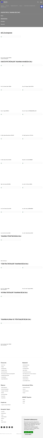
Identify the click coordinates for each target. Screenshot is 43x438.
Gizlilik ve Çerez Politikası (20, 433)
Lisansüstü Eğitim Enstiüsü (26, 380)
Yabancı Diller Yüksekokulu (26, 375)
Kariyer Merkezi (3, 397)
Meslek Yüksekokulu (25, 377)
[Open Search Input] (38, 2)
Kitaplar (24, 399)
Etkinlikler (3, 21)
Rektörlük (2, 366)
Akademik (7, 5)
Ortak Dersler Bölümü (26, 378)
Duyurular (3, 24)
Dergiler (24, 401)
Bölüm (2, 15)
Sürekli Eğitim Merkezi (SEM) (5, 375)
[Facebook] (1, 427)
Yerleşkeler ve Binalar (4, 370)
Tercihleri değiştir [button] (28, 434)
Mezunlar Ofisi (3, 396)
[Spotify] (12, 427)
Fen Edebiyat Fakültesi (26, 368)
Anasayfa (2, 5)
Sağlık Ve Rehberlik (3, 416)
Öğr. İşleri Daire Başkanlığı (4, 389)
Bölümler (21, 5)
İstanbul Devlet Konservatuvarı (27, 371)
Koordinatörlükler (3, 377)
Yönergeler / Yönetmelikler (4, 390)
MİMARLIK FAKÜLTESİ (14, 5)
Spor (2, 420)
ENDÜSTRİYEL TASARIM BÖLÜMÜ (29, 5)
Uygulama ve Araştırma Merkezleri (5, 404)
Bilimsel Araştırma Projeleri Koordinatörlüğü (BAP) (8, 373)
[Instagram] (9, 427)
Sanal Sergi (2, 411)
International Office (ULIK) (26, 387)
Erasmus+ (24, 389)
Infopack (24, 392)
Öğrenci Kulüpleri (3, 421)
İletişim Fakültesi (25, 370)
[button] (41, 6)
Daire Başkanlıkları (3, 368)
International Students (26, 390)
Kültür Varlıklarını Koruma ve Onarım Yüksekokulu (29, 373)
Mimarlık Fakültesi (25, 366)
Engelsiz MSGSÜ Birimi (4, 378)
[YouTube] (7, 427)
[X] (4, 427)
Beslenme (2, 418)
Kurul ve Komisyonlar (4, 371)
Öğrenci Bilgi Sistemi (4, 387)
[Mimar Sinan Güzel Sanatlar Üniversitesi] (6, 2)
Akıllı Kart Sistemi (3, 413)
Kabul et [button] (26, 432)
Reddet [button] (31, 432)
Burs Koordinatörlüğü (4, 394)
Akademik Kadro (3, 6)
